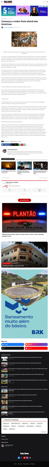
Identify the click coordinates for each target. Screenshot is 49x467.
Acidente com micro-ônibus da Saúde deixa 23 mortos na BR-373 (22, 394)
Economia (38, 426)
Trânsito (32, 423)
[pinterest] (30, 458)
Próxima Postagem (43, 177)
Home (15, 463)
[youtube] (24, 458)
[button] (2, 2)
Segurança (25, 423)
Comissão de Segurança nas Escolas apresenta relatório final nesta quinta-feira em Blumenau (26, 412)
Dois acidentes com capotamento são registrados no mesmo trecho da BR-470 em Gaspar (27, 368)
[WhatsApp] (19, 145)
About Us (20, 463)
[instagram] (27, 458)
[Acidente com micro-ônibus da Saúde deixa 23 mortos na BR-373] (4, 396)
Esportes (39, 423)
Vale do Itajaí (21, 426)
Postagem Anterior (6, 177)
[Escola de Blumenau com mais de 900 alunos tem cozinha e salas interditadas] (4, 408)
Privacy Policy (26, 463)
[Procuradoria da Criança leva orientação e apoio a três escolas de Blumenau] (4, 364)
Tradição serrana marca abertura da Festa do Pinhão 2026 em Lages (40, 172)
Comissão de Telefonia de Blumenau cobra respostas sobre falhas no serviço (25, 357)
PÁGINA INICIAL (4, 439)
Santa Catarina (30, 426)
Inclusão (13, 426)
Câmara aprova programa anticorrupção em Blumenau (20, 400)
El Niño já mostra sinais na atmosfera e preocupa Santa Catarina (23, 172)
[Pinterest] (22, 145)
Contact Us (32, 463)
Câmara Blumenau (15, 423)
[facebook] (19, 458)
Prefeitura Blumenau (13, 141)
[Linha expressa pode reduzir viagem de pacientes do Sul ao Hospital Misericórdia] (4, 376)
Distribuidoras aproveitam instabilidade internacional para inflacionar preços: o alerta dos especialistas (28, 390)
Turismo (19, 141)
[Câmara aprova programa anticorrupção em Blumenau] (4, 402)
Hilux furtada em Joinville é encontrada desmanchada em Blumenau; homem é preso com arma (27, 380)
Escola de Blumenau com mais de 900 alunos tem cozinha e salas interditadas (25, 406)
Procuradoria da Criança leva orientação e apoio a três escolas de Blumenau (24, 363)
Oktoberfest (6, 426)
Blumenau (6, 423)
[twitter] (22, 458)
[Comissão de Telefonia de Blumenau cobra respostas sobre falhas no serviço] (4, 359)
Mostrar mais (7, 446)
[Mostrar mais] (27, 145)
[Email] (24, 145)
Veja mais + (44, 431)
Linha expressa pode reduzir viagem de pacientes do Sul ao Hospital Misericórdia (26, 374)
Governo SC (10, 18)
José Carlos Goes (12, 149)
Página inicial (4, 18)
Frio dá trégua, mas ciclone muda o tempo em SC (8, 171)
